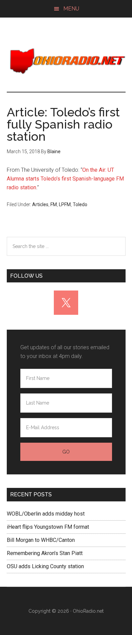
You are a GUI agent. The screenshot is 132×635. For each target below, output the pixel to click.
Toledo (80, 204)
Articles (40, 204)
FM (53, 204)
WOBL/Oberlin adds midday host (46, 513)
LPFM (65, 204)
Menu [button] (71, 8)
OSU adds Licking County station (45, 566)
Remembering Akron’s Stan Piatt (45, 553)
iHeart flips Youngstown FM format (48, 527)
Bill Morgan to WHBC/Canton (41, 540)
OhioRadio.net (66, 61)
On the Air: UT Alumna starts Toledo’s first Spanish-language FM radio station (65, 179)
